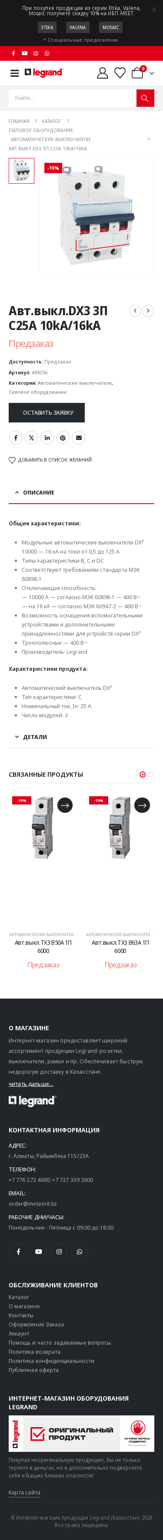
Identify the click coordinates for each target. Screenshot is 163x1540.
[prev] (135, 311)
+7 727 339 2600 (72, 1180)
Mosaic (111, 27)
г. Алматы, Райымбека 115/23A (49, 1156)
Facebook (16, 438)
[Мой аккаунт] (102, 73)
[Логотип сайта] (44, 73)
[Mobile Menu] (15, 73)
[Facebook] (13, 53)
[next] (148, 311)
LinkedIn (47, 438)
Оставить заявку (48, 412)
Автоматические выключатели (75, 382)
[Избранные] (120, 73)
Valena (78, 27)
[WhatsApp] (47, 53)
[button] (142, 774)
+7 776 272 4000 (29, 1180)
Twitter (31, 438)
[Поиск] (145, 98)
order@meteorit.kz (33, 1203)
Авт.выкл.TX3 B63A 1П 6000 (51, 946)
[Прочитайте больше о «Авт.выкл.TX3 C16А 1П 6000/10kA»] (151, 805)
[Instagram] (36, 53)
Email (79, 438)
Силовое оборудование (38, 392)
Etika (47, 27)
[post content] (51, 858)
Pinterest (63, 438)
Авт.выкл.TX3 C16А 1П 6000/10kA (128, 946)
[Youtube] (25, 53)
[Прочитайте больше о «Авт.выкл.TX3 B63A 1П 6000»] (74, 805)
